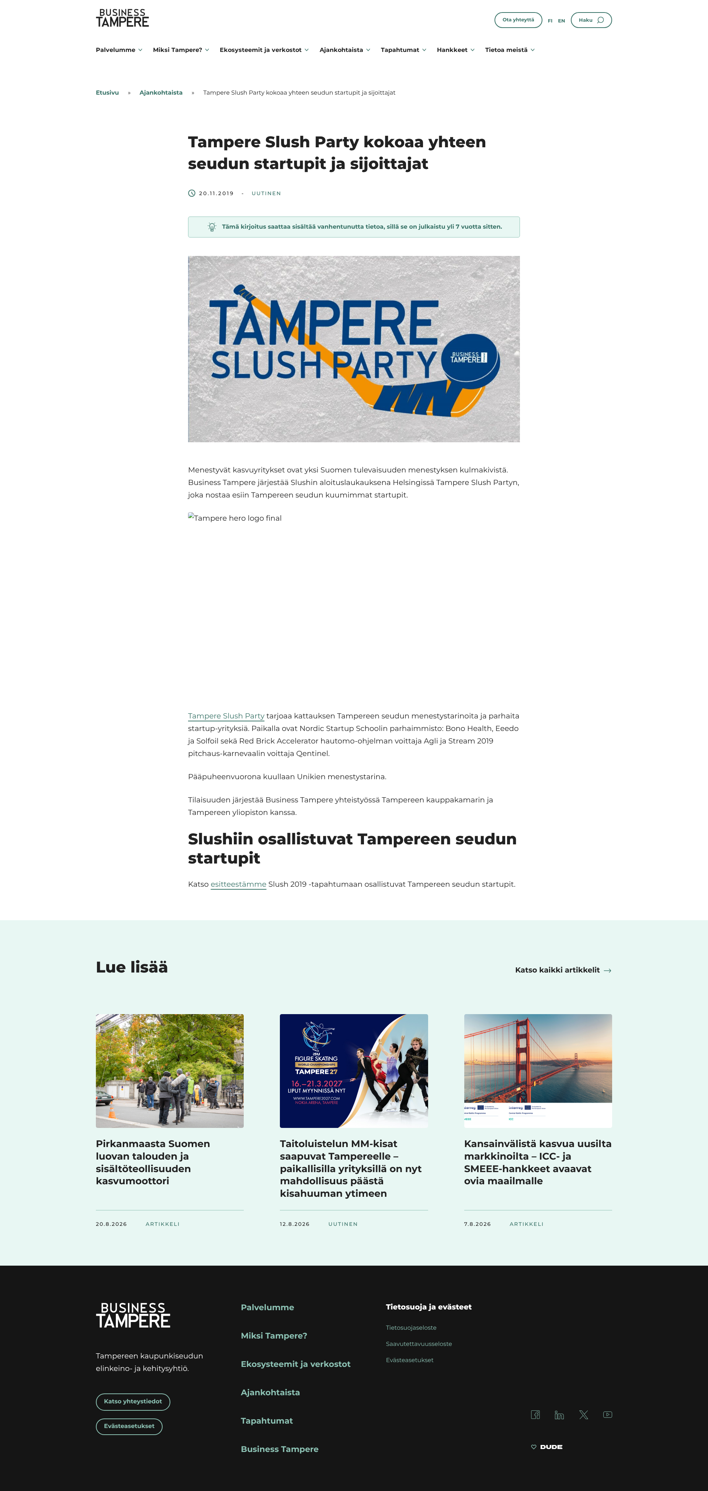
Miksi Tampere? (177, 49)
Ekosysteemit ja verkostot (261, 49)
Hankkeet (452, 49)
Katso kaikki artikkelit (557, 970)
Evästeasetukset (129, 1426)
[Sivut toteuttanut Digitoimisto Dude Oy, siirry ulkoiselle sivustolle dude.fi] (546, 1447)
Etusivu (107, 92)
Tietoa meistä (506, 49)
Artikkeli (163, 1224)
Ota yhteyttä (518, 20)
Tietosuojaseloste (411, 1328)
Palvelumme (115, 49)
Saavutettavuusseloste (419, 1344)
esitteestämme (238, 884)
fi (550, 21)
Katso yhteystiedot (133, 1401)
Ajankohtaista (341, 49)
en (561, 21)
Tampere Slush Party (226, 716)
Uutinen (266, 193)
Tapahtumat (400, 49)
